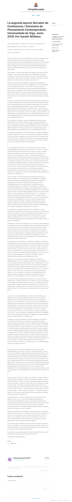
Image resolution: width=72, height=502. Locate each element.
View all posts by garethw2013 (18, 459)
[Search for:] (58, 25)
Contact (38, 15)
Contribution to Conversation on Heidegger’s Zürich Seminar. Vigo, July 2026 (58, 38)
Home (33, 15)
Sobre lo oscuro (55, 47)
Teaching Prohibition (56, 41)
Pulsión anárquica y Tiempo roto (56, 50)
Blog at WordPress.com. (36, 498)
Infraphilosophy (36, 9)
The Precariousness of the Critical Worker (57, 44)
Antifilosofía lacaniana (44, 470)
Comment (45, 488)
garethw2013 (11, 39)
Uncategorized (18, 39)
